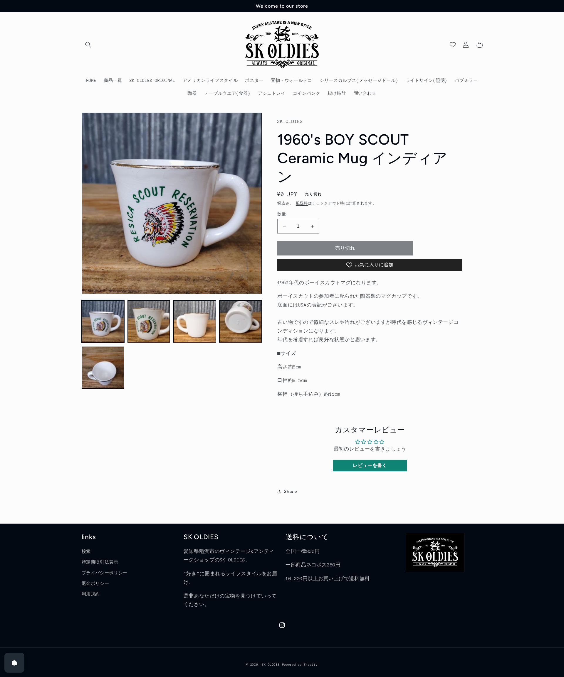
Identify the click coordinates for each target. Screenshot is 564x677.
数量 (281, 214)
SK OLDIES (271, 664)
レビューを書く (370, 465)
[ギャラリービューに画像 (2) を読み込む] (148, 321)
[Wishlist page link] (453, 45)
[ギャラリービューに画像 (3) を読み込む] (194, 321)
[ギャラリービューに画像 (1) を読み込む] (103, 321)
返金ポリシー (95, 583)
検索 (86, 551)
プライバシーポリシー (104, 573)
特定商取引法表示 (100, 562)
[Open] (14, 663)
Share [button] (290, 491)
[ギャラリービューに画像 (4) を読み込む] (240, 321)
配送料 (302, 203)
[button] (88, 44)
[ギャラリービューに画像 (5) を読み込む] (103, 367)
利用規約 (91, 594)
